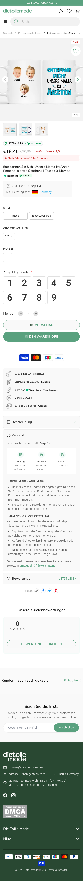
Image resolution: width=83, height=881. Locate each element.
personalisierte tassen (30, 33)
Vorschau (44, 325)
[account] (61, 10)
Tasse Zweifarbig (41, 215)
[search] (16, 21)
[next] (78, 79)
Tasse (15, 215)
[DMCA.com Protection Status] (41, 811)
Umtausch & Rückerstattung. (37, 565)
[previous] (5, 79)
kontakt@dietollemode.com (25, 767)
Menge (8, 313)
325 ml (9, 236)
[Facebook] (5, 795)
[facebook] (43, 590)
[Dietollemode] (17, 11)
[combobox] (45, 21)
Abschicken (66, 727)
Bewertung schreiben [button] (41, 644)
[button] (41, 273)
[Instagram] (13, 795)
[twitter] (49, 590)
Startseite (8, 33)
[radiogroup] (41, 290)
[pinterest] (56, 590)
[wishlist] (69, 10)
